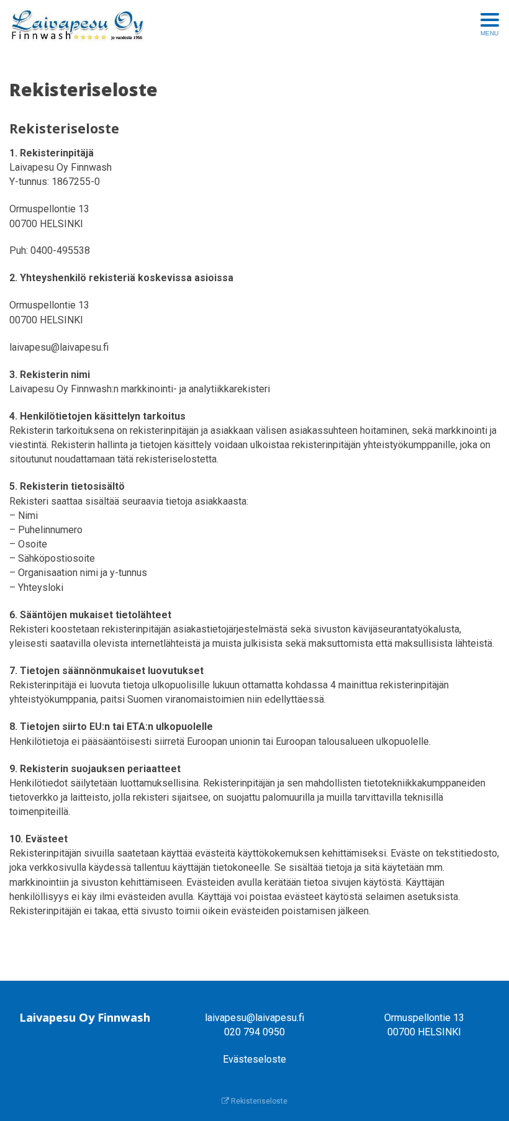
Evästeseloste (254, 1059)
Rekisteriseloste (258, 1101)
